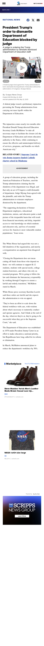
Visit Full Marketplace (32, 364)
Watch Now (37, 3)
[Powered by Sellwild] (36, 494)
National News (11, 20)
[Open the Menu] (4, 3)
